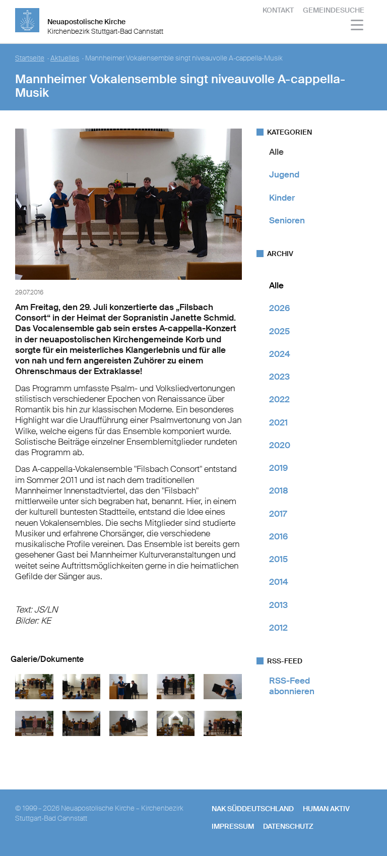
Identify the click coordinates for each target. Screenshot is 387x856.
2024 (279, 353)
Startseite (29, 58)
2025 (279, 331)
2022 (279, 399)
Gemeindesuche (333, 10)
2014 (278, 581)
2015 (278, 559)
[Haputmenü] (357, 26)
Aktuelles (64, 58)
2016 (278, 536)
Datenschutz (288, 826)
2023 (279, 376)
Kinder (282, 197)
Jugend (284, 174)
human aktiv (326, 808)
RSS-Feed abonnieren (291, 686)
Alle (276, 151)
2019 (278, 467)
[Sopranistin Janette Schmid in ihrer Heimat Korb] (128, 697)
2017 (278, 513)
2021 (278, 422)
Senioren (287, 220)
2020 (279, 445)
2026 (279, 308)
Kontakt (278, 10)
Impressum (233, 826)
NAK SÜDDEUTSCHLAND (253, 808)
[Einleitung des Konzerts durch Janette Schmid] (81, 697)
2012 (278, 627)
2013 (278, 604)
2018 (278, 490)
